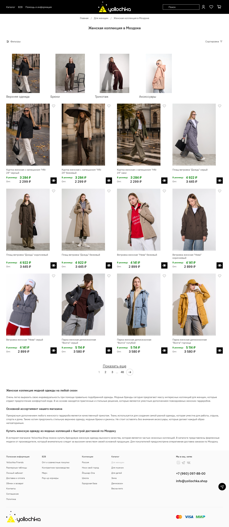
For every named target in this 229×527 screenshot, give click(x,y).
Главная (84, 18)
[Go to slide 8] (199, 163)
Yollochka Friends (15, 462)
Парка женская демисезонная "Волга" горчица (189, 341)
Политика (11, 499)
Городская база (89, 483)
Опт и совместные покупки (55, 462)
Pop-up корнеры (50, 478)
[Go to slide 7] (196, 163)
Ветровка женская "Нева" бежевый (137, 254)
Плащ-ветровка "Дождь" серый (190, 169)
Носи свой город (90, 467)
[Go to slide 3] (33, 163)
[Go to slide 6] (192, 163)
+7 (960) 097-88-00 (190, 473)
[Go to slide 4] (43, 163)
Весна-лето (117, 488)
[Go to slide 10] (206, 163)
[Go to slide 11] (210, 163)
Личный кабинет (14, 473)
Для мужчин (117, 467)
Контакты (11, 488)
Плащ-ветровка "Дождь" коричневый (27, 254)
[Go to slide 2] (22, 163)
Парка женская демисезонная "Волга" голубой (134, 341)
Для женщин (101, 18)
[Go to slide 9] (203, 163)
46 (122, 372)
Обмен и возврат (14, 483)
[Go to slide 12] (213, 163)
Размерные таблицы (16, 467)
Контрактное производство (55, 467)
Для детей (116, 473)
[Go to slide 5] (189, 163)
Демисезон (117, 483)
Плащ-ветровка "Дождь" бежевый (81, 254)
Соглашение (12, 493)
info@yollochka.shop (191, 481)
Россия (85, 462)
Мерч (44, 473)
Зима (114, 478)
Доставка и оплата (15, 478)
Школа (85, 478)
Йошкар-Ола (88, 473)
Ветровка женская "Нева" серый (24, 339)
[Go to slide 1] (12, 163)
